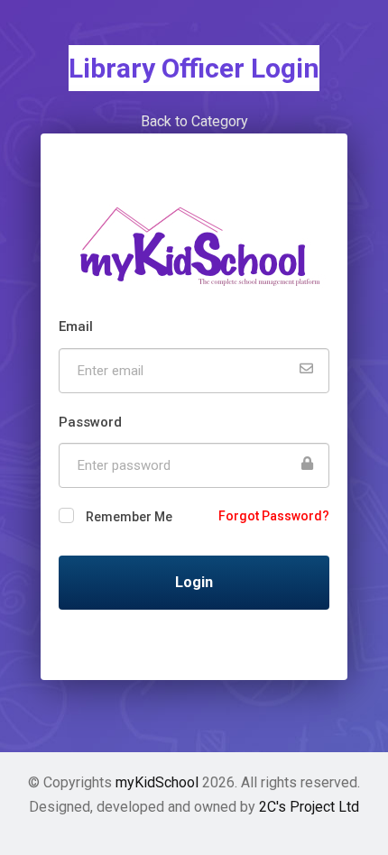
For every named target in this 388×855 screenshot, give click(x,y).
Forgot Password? (273, 516)
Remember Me (129, 517)
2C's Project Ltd (309, 806)
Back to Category (194, 121)
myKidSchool (157, 782)
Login (194, 582)
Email (76, 326)
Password (90, 422)
